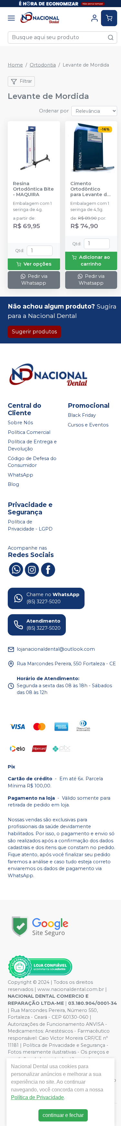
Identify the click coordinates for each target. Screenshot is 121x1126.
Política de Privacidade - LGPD (30, 525)
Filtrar (26, 81)
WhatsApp (20, 475)
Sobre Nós (20, 423)
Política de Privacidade (37, 1097)
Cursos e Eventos (88, 425)
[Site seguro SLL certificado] (40, 926)
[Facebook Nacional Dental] (48, 569)
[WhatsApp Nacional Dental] (16, 569)
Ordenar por (54, 111)
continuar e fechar (63, 1115)
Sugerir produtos (34, 332)
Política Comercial (29, 432)
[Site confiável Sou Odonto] (40, 967)
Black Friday (82, 415)
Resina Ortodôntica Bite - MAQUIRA (33, 189)
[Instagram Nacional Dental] (32, 569)
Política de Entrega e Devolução (32, 445)
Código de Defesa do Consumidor (32, 462)
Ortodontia (43, 65)
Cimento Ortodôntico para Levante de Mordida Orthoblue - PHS (90, 189)
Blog (13, 485)
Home (15, 65)
